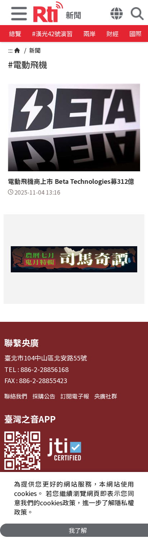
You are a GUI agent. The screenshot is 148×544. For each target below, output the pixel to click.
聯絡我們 (15, 396)
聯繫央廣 (21, 342)
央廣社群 (105, 396)
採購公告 (43, 396)
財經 (112, 33)
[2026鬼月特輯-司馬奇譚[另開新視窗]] (74, 259)
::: (10, 50)
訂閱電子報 (74, 396)
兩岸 (89, 33)
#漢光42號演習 (52, 33)
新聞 (34, 50)
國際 (135, 33)
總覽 (15, 33)
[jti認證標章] (64, 450)
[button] (19, 12)
